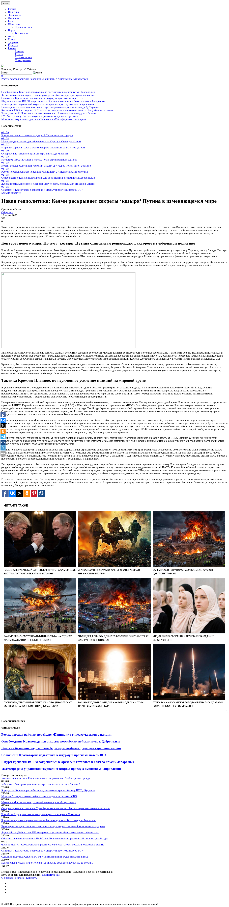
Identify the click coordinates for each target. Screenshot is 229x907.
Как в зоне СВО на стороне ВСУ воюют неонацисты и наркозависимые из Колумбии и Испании (57, 110)
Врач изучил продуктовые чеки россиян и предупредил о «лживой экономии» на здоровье (53, 826)
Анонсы (19, 51)
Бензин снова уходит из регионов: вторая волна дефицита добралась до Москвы (47, 862)
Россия (12, 9)
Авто (11, 36)
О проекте (7, 877)
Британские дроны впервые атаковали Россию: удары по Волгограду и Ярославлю (48, 820)
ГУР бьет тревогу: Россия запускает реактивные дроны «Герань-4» (39, 116)
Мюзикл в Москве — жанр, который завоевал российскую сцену (38, 802)
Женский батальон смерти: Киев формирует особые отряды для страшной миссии (48, 95)
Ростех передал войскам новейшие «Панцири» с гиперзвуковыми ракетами (44, 78)
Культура (13, 45)
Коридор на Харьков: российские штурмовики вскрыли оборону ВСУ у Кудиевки (48, 790)
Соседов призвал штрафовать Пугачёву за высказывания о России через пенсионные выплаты (55, 808)
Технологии (21, 33)
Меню (6, 3)
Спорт (11, 39)
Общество (14, 24)
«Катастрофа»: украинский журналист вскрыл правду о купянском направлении (47, 104)
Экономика (14, 15)
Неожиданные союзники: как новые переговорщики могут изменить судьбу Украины (50, 107)
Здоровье (13, 42)
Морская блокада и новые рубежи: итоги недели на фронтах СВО (39, 796)
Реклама (19, 877)
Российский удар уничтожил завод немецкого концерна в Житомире (40, 814)
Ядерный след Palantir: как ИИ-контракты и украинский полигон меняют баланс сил (50, 832)
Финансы (13, 18)
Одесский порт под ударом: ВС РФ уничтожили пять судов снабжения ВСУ (45, 856)
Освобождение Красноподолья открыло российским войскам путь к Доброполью (48, 92)
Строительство (23, 57)
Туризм (19, 54)
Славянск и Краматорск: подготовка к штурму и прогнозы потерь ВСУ (42, 98)
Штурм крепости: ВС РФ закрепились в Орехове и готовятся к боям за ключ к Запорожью (53, 101)
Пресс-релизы (23, 60)
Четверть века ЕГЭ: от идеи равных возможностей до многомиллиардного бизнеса (49, 113)
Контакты (31, 877)
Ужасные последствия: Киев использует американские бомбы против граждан (46, 778)
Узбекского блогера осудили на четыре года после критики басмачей (40, 784)
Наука (11, 30)
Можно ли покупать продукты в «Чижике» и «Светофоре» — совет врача (43, 119)
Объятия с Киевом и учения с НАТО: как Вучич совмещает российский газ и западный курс (54, 838)
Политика (13, 12)
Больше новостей (11, 192)
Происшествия (23, 27)
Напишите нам (51, 874)
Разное (12, 48)
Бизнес (12, 21)
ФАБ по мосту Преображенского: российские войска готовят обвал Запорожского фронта (52, 844)
